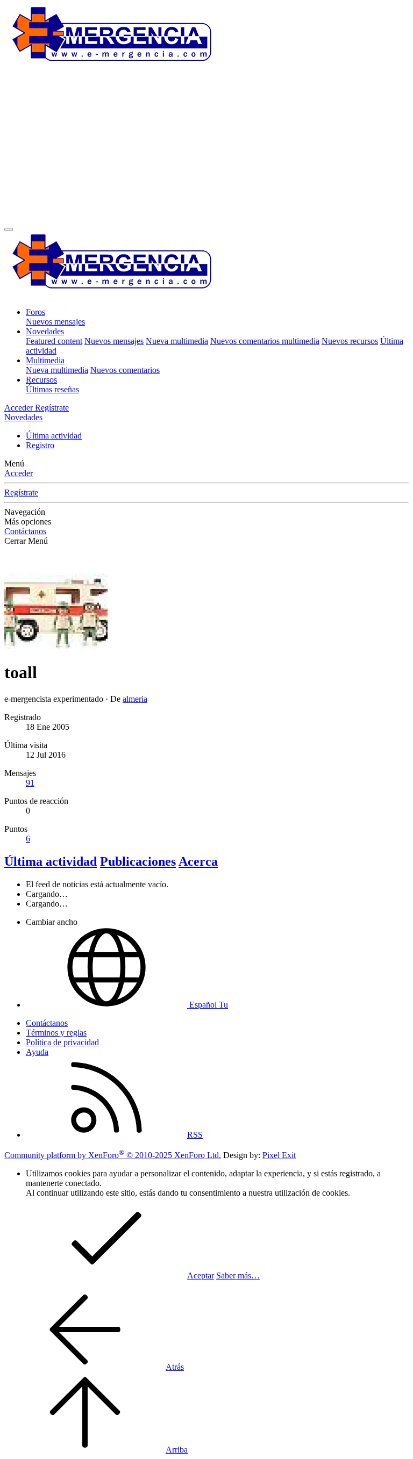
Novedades (45, 331)
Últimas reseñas (52, 389)
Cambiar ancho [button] (51, 921)
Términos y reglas (56, 1032)
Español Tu (207, 1004)
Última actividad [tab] (50, 861)
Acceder (18, 473)
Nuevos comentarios (125, 370)
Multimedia (45, 360)
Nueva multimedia (177, 341)
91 (30, 782)
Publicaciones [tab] (138, 861)
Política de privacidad (62, 1042)
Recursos (41, 379)
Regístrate (21, 492)
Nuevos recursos (350, 341)
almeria (135, 698)
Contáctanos (25, 531)
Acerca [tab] (198, 861)
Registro (40, 445)
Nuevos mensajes (55, 321)
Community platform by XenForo (112, 1155)
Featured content (54, 341)
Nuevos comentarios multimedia (264, 341)
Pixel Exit (279, 1155)
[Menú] (8, 229)
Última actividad (54, 435)
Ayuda (37, 1051)
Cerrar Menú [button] (26, 540)
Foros (35, 312)
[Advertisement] (206, 146)
